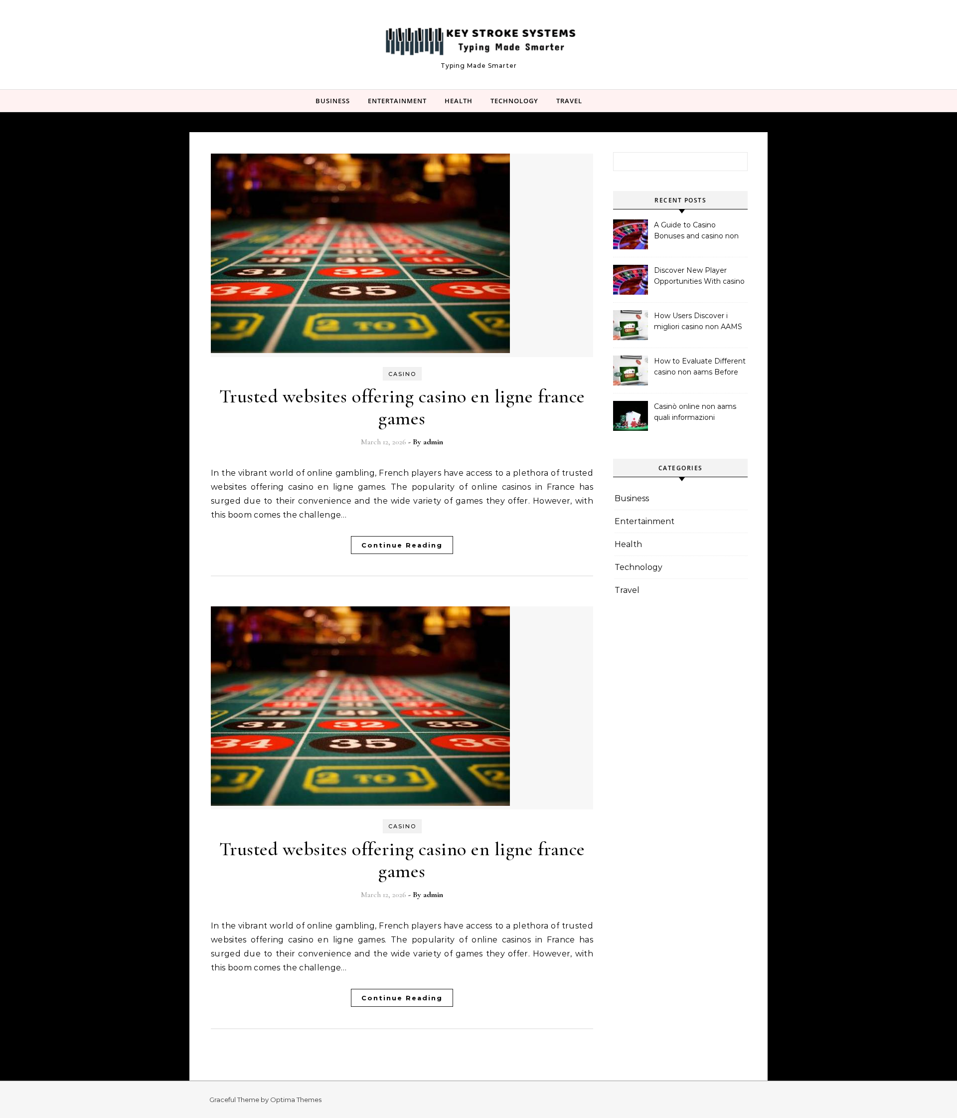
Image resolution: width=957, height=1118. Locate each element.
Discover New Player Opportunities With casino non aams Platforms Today (699, 277)
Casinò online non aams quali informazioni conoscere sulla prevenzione (695, 413)
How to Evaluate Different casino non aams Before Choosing (700, 367)
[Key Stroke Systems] (478, 40)
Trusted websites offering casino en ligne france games (402, 407)
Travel (569, 100)
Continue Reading (402, 545)
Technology (514, 100)
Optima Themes (295, 1100)
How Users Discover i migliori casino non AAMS (698, 321)
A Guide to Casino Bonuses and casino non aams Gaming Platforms (696, 231)
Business (333, 100)
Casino (402, 374)
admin (433, 442)
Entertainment (397, 100)
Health (459, 100)
